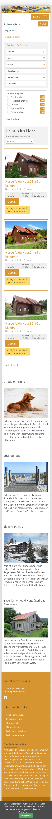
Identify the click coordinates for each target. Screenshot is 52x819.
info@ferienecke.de (16, 691)
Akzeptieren (26, 816)
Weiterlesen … (24, 812)
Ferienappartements (15, 735)
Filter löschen (12, 119)
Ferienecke (12, 24)
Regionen (9, 30)
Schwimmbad (17, 112)
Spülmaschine (17, 108)
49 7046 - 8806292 (15, 688)
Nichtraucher (17, 97)
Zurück (43, 24)
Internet (14, 104)
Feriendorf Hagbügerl (16, 731)
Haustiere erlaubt (19, 100)
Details (12, 201)
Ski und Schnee (13, 727)
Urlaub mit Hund (14, 718)
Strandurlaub (12, 722)
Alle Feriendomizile (15, 714)
